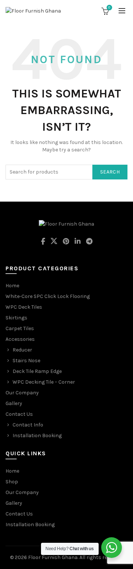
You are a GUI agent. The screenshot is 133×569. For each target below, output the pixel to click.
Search (110, 172)
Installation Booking (37, 435)
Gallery (14, 403)
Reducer (22, 350)
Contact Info (28, 425)
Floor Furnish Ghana (53, 557)
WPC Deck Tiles (24, 307)
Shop (12, 482)
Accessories (20, 339)
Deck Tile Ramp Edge (37, 371)
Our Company (22, 393)
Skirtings (16, 318)
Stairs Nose (26, 360)
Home (12, 285)
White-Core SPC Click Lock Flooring (48, 296)
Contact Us (19, 414)
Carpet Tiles (20, 328)
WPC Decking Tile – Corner (44, 382)
